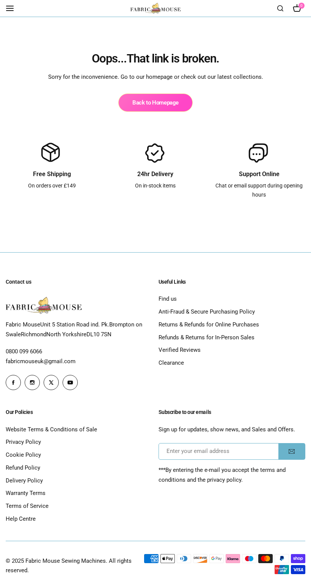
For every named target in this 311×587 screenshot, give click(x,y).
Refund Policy (23, 467)
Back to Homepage (155, 102)
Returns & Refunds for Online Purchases (209, 324)
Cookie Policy (23, 454)
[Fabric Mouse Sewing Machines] (155, 8)
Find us (168, 298)
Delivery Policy (24, 480)
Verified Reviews (180, 350)
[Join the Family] (291, 451)
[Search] (280, 8)
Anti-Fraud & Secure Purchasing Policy (207, 311)
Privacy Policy (23, 442)
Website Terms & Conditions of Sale (51, 429)
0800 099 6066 (24, 351)
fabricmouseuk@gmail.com (40, 361)
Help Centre (21, 518)
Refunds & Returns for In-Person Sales (206, 337)
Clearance (171, 362)
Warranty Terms (26, 493)
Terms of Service (27, 506)
